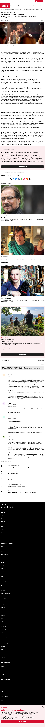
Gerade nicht (39, 707)
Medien (12, 9)
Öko (1, 518)
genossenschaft (4, 587)
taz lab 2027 (3, 657)
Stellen (2, 573)
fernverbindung (3, 610)
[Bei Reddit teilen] (27, 179)
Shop (2, 688)
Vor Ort (2, 649)
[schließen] (43, 707)
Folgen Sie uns (3, 507)
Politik (2, 515)
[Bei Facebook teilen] (19, 179)
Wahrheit (2, 534)
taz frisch (2, 632)
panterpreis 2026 (4, 598)
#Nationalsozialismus (20, 172)
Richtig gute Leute (4, 554)
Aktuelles (2, 565)
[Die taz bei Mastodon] (7, 507)
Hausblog (2, 568)
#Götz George (7, 172)
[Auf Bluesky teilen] (16, 179)
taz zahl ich (3, 590)
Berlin (2, 529)
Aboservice (3, 702)
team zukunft (3, 629)
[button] (43, 1)
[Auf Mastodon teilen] (13, 179)
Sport (2, 526)
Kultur (2, 524)
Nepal (2, 546)
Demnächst (3, 646)
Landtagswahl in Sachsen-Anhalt (7, 543)
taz (3, 504)
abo (1, 585)
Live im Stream (3, 652)
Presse (2, 576)
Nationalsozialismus (18, 9)
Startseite (2, 9)
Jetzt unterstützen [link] (22, 166)
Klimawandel (3, 557)
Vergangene (3, 654)
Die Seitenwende (4, 571)
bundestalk (3, 607)
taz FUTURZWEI (4, 669)
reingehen (3, 621)
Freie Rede (3, 618)
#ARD (12, 172)
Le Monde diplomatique (5, 671)
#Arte (15, 172)
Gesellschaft (7, 9)
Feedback (2, 700)
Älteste (43, 360)
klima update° (3, 612)
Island (2, 551)
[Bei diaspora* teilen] (24, 179)
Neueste (39, 360)
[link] (17, 5)
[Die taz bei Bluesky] (10, 507)
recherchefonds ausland (5, 593)
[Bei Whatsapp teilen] (21, 179)
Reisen (2, 683)
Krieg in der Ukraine (4, 548)
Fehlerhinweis (14, 175)
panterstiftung (3, 596)
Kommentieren (8, 175)
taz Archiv (2, 674)
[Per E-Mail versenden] (11, 179)
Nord (2, 532)
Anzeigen (2, 691)
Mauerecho (3, 615)
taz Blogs (2, 666)
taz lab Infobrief (4, 637)
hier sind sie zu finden (37, 368)
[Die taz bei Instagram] (13, 507)
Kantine (2, 686)
